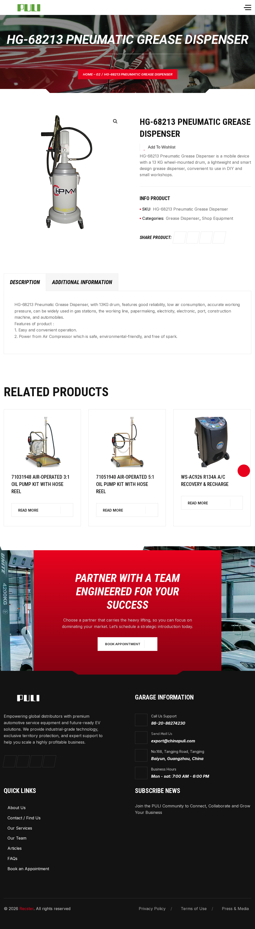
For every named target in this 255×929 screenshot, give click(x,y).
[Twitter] (193, 237)
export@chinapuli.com (173, 740)
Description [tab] (25, 282)
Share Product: (156, 237)
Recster (26, 908)
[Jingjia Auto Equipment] (33, 7)
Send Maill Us (161, 734)
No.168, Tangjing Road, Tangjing (177, 751)
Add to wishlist (161, 147)
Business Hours (163, 769)
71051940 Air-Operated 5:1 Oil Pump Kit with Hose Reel (125, 484)
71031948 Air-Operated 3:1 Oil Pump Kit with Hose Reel (40, 484)
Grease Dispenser (182, 218)
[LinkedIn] (219, 237)
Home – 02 (91, 74)
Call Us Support (164, 716)
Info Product (155, 198)
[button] (115, 121)
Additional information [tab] (82, 282)
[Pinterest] (206, 237)
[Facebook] (180, 237)
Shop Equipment (217, 218)
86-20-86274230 (168, 723)
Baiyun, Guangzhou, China (177, 758)
